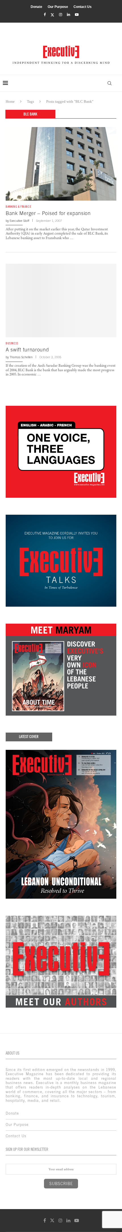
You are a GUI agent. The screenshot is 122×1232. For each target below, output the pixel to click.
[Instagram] (60, 14)
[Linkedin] (68, 14)
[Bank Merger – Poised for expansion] (61, 164)
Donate (36, 7)
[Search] (109, 83)
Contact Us (82, 7)
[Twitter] (52, 14)
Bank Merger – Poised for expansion (48, 213)
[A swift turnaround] (61, 300)
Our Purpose (58, 7)
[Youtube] (77, 14)
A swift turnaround (27, 350)
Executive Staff (19, 220)
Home (10, 101)
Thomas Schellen (21, 357)
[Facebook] (45, 14)
